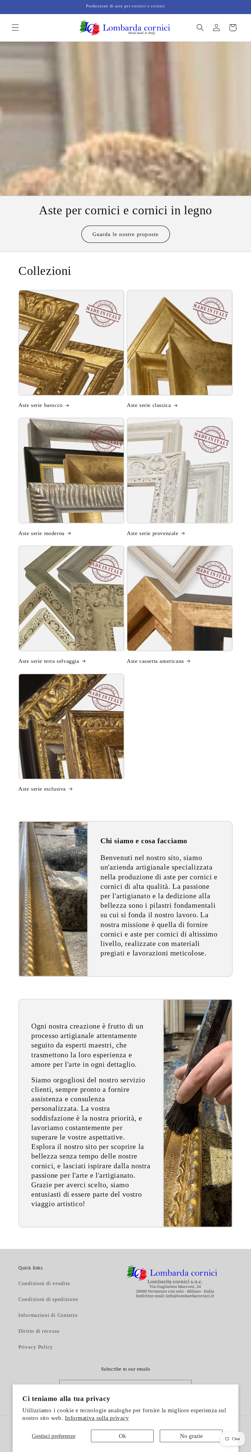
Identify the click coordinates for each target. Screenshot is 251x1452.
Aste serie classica (149, 405)
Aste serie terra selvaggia (48, 661)
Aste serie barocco (40, 405)
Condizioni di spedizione (48, 1299)
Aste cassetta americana (155, 661)
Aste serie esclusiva (42, 789)
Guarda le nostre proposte (125, 234)
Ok (122, 1436)
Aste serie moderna (41, 533)
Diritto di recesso (39, 1331)
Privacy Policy (35, 1347)
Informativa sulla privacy (97, 1418)
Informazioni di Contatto (47, 1315)
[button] (15, 28)
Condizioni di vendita (44, 1283)
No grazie (191, 1436)
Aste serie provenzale (152, 533)
